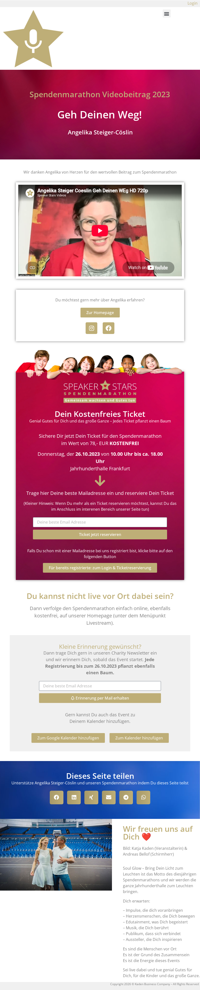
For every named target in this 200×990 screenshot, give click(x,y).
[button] (167, 13)
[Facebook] (108, 328)
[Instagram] (91, 328)
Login (193, 3)
